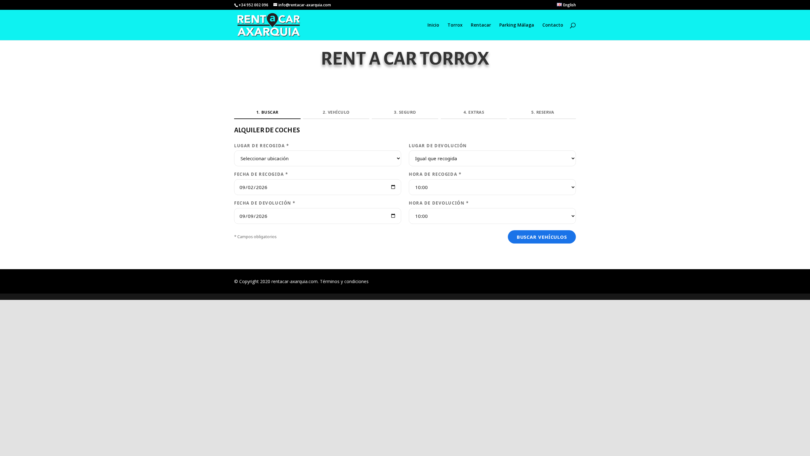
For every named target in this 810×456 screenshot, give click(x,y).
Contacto (552, 25)
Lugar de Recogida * (261, 146)
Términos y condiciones (344, 281)
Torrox (455, 25)
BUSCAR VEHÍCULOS (542, 237)
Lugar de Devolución (438, 146)
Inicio (433, 25)
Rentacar (481, 25)
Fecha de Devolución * (265, 203)
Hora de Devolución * (439, 203)
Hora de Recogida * (435, 174)
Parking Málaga (516, 25)
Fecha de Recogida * (261, 174)
